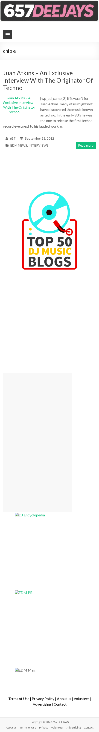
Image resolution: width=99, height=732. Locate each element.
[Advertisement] (37, 442)
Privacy (43, 727)
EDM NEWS (18, 145)
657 (12, 138)
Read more (85, 145)
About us (64, 698)
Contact (60, 704)
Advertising (42, 704)
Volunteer (81, 698)
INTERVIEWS (39, 145)
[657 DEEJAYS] (49, 2)
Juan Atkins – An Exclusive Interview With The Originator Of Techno (48, 80)
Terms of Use (18, 698)
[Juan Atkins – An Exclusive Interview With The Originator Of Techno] (20, 98)
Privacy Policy (43, 698)
